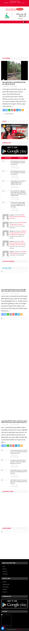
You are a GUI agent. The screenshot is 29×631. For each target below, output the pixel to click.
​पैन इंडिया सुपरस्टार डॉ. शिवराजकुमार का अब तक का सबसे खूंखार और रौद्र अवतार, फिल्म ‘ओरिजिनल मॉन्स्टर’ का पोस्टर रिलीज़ (18, 205)
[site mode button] (24, 22)
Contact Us (6, 2)
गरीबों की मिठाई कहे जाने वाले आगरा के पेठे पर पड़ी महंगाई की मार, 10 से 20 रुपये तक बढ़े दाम (18, 163)
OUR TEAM (5, 574)
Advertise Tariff (13, 2)
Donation (19, 2)
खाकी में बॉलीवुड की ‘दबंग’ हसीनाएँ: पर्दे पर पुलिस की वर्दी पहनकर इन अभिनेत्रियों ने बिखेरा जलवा (18, 183)
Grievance (5, 591)
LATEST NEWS (8, 157)
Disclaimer (5, 589)
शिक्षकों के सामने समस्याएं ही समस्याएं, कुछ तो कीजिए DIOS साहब (17, 216)
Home (4, 566)
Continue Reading (9, 113)
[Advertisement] (14, 42)
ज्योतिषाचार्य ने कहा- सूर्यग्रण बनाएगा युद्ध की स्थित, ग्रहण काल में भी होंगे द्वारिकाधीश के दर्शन (18, 233)
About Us (5, 569)
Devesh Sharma (13, 86)
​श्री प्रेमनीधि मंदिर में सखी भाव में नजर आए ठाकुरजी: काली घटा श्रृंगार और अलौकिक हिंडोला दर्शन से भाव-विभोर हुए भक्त (18, 472)
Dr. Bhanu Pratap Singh (15, 167)
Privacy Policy (5, 586)
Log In (23, 2)
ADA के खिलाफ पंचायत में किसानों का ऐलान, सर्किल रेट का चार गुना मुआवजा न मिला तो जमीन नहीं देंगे (18, 243)
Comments (21, 157)
